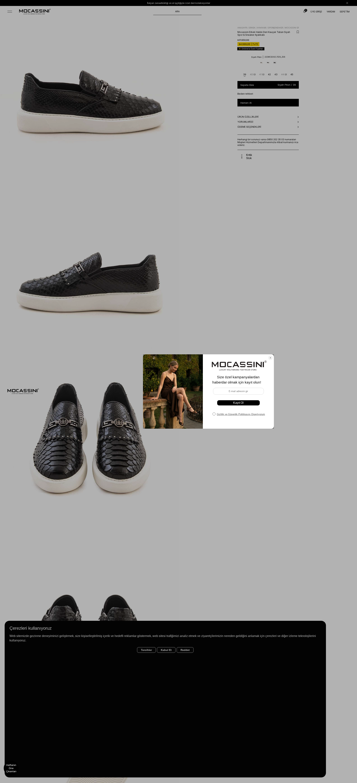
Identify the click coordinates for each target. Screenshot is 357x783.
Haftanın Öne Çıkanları (11, 768)
